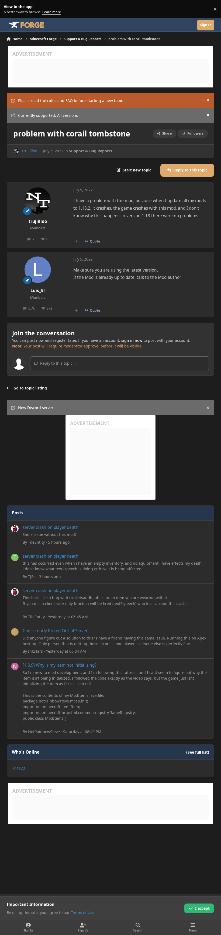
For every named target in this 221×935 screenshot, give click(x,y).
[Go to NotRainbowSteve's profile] (15, 666)
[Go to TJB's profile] (15, 557)
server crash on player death (50, 527)
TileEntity (36, 542)
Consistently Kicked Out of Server (55, 631)
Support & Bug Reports (90, 150)
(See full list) (197, 752)
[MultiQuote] (76, 241)
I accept (202, 908)
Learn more (10, 9)
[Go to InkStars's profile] (15, 632)
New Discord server (35, 407)
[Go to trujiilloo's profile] (16, 151)
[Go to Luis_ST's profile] (38, 269)
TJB (31, 576)
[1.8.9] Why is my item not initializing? (59, 665)
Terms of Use (82, 912)
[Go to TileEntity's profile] (15, 528)
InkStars (35, 651)
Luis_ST (37, 290)
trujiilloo (29, 150)
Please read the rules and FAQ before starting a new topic (70, 100)
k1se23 (19, 768)
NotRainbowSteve (44, 731)
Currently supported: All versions (48, 115)
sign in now (131, 340)
